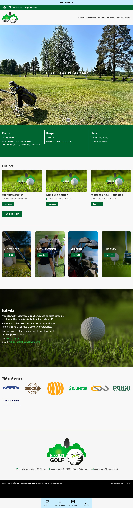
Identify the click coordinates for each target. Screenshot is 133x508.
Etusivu (81, 17)
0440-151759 (14, 338)
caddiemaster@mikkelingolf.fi (106, 469)
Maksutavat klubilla (12, 194)
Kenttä (120, 17)
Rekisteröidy (17, 7)
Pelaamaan (91, 17)
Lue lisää (8, 204)
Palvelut (101, 17)
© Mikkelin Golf (8, 483)
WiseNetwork (57, 483)
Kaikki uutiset (12, 214)
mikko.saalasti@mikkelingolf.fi (24, 342)
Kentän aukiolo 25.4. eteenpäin (107, 194)
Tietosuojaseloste (116, 483)
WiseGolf (39, 483)
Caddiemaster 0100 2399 (61, 469)
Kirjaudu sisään (31, 7)
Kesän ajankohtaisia (57, 194)
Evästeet (127, 483)
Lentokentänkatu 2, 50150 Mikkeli (32, 469)
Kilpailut (111, 17)
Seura (127, 17)
